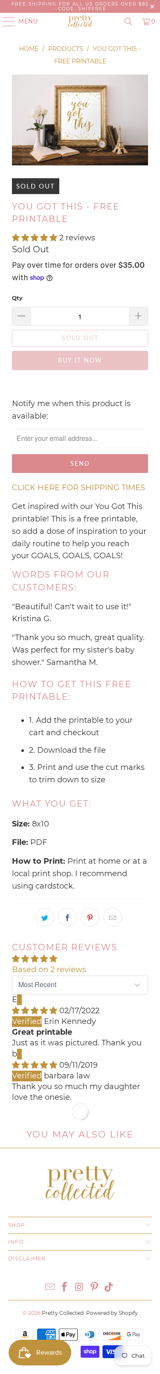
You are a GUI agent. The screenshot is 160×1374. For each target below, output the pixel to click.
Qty (17, 297)
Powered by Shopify (112, 1313)
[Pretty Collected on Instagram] (79, 1288)
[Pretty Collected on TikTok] (109, 1288)
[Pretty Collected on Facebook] (64, 1288)
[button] (34, 237)
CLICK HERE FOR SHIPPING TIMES (78, 487)
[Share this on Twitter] (44, 917)
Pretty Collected (63, 1313)
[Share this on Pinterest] (90, 917)
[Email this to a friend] (112, 917)
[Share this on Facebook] (67, 917)
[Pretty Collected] (80, 21)
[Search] (128, 21)
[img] (34, 1010)
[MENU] (4, 21)
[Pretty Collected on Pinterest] (94, 1288)
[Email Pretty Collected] (50, 1288)
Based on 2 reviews (49, 969)
